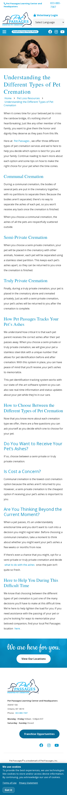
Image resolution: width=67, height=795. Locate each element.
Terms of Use (9, 782)
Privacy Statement (28, 782)
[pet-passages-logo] (17, 19)
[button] (4, 32)
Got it (8, 790)
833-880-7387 (21, 713)
